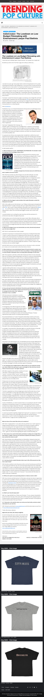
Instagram (14, 1)
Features (5, 31)
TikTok (10, 1)
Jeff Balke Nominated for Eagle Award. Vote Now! (10, 537)
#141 (27, 99)
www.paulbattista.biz (20, 506)
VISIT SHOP (32, 1)
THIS (6, 207)
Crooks (10, 531)
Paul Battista (7, 106)
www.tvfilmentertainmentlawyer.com (11, 507)
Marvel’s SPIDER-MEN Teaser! (34, 537)
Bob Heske (6, 531)
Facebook (19, 1)
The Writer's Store (14, 532)
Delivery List (14, 531)
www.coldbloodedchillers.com (8, 528)
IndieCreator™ (12, 31)
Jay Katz (6, 40)
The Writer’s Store (12, 482)
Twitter (28, 1)
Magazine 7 (29, 695)
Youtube (23, 1)
